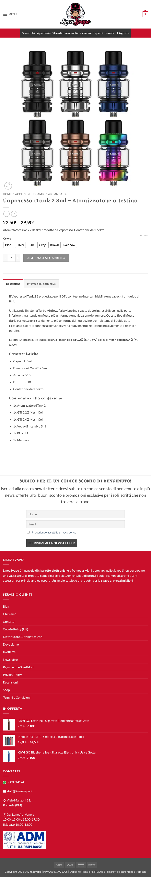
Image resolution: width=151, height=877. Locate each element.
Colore (7, 238)
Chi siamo (9, 614)
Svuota (144, 235)
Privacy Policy (12, 675)
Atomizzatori (58, 194)
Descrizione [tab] (13, 283)
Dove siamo (11, 644)
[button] (10, 14)
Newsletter (10, 659)
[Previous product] (14, 214)
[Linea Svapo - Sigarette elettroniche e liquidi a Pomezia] (75, 14)
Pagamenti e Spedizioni (18, 667)
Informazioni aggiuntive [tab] (41, 283)
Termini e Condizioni (16, 697)
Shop (6, 690)
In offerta (9, 652)
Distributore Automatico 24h (22, 637)
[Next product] (6, 214)
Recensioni (10, 682)
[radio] (9, 245)
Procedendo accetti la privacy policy (54, 532)
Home (7, 194)
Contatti (9, 621)
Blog (6, 606)
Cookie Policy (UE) (15, 629)
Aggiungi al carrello (46, 258)
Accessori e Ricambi (29, 194)
